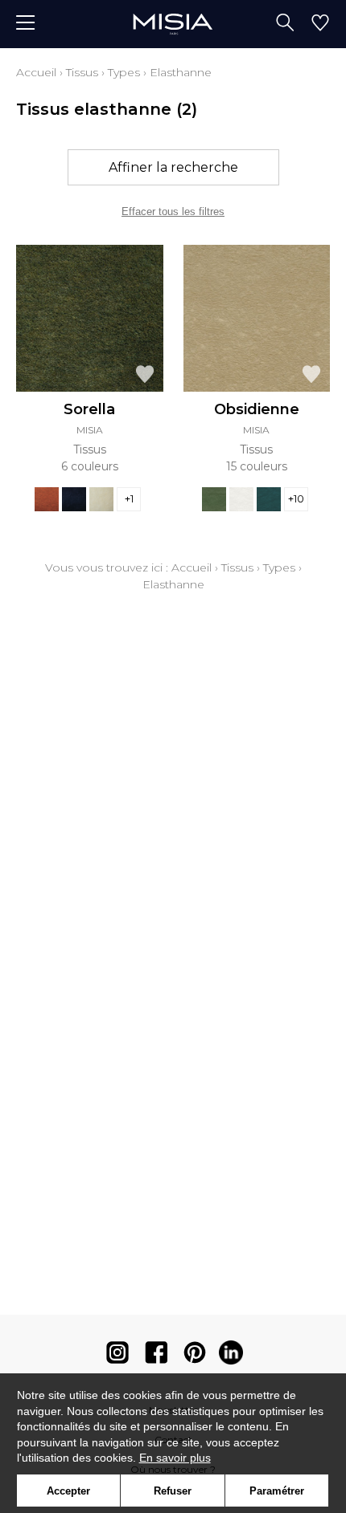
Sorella (89, 409)
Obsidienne (256, 409)
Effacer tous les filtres (173, 211)
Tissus (82, 72)
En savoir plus (175, 1457)
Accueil (36, 72)
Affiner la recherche (173, 167)
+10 (296, 498)
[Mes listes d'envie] (320, 24)
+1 (129, 498)
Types (124, 72)
